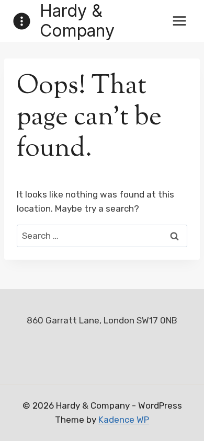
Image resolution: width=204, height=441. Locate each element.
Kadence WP (123, 419)
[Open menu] (179, 20)
